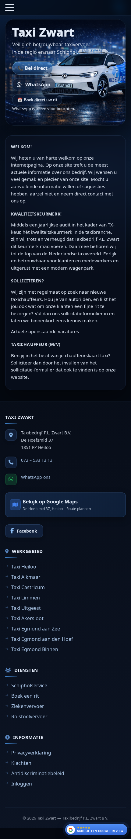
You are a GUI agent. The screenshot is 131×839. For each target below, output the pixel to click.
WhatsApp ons (36, 477)
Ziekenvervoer (27, 706)
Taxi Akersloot (27, 618)
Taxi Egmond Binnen (34, 649)
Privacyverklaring (31, 752)
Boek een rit (25, 695)
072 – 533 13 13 (36, 460)
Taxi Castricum (28, 587)
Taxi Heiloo (23, 566)
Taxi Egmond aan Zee (35, 628)
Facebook (27, 531)
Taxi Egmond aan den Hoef (42, 639)
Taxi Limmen (25, 597)
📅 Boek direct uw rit (37, 100)
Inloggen (21, 783)
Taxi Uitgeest (26, 608)
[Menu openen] (9, 7)
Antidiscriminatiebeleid (37, 773)
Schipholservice (29, 685)
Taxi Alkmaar (26, 577)
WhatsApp (37, 84)
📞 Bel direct (32, 68)
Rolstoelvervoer (29, 716)
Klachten (21, 763)
